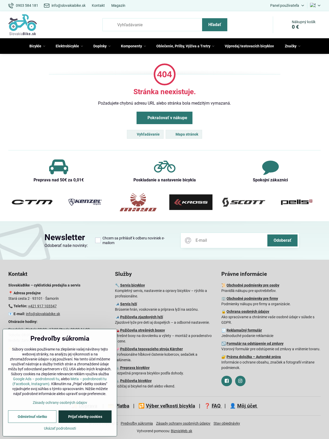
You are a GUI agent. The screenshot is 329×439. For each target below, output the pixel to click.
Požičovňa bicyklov (136, 381)
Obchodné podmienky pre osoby (253, 285)
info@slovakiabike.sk (43, 314)
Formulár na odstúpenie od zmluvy (255, 343)
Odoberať (282, 240)
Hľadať (214, 24)
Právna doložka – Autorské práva (254, 357)
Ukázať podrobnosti (60, 428)
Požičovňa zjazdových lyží (141, 317)
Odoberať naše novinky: (66, 245)
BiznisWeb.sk (181, 431)
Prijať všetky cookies (85, 417)
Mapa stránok (186, 134)
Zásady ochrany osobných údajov (183, 423)
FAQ (217, 406)
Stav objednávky (227, 423)
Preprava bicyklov (135, 368)
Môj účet (247, 406)
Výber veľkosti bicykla (170, 406)
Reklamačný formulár (244, 330)
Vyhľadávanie (148, 134)
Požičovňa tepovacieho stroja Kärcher (151, 349)
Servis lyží (128, 304)
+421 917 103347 (42, 306)
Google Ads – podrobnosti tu (36, 379)
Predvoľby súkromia (137, 423)
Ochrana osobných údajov (248, 311)
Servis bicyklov (132, 285)
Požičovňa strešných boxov (142, 330)
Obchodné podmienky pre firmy (252, 298)
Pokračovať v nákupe (166, 117)
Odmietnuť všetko (32, 417)
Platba (122, 406)
